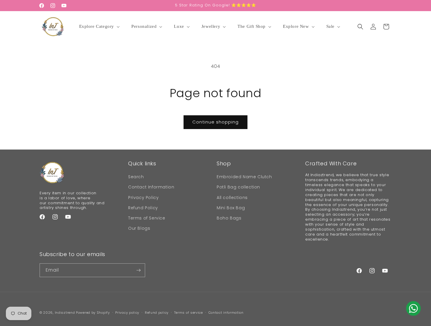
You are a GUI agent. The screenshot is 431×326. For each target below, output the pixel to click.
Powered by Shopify (93, 312)
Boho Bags (229, 218)
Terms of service (188, 312)
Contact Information (151, 187)
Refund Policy (143, 208)
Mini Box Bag (231, 208)
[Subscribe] (138, 270)
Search (136, 177)
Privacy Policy (143, 197)
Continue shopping (215, 122)
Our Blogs (139, 228)
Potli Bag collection (238, 187)
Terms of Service (146, 218)
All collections (232, 197)
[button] (100, 26)
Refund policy (157, 312)
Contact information (226, 312)
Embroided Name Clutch (244, 177)
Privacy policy (127, 312)
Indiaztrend (65, 312)
